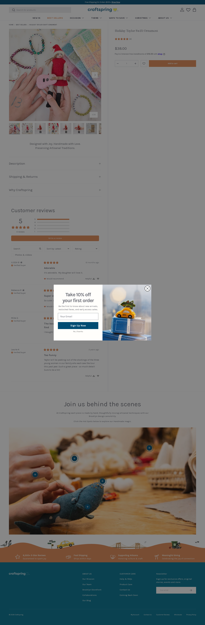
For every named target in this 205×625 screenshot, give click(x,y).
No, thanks (78, 331)
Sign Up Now (78, 325)
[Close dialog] (147, 288)
